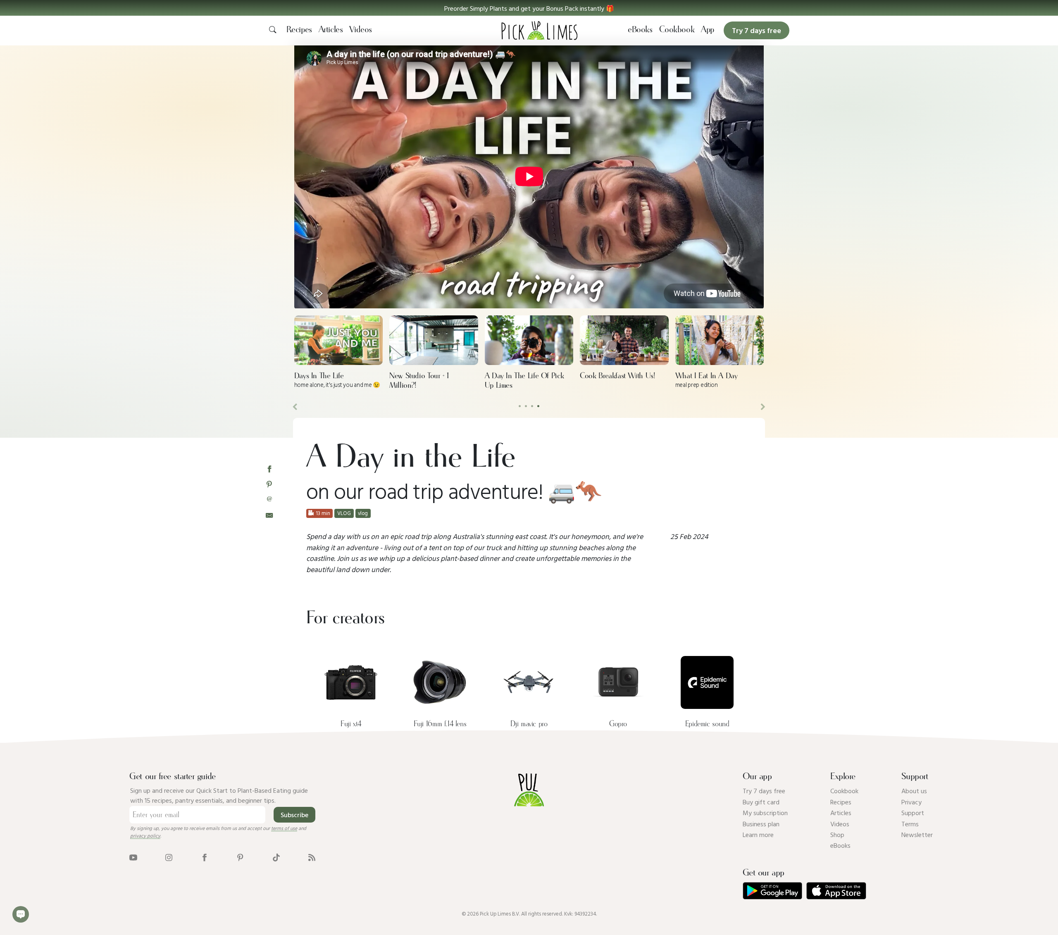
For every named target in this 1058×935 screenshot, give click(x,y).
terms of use (284, 828)
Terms (910, 824)
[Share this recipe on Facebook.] (269, 468)
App (707, 30)
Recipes (299, 30)
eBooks (640, 30)
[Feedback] (20, 914)
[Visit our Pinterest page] (240, 857)
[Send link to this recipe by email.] (269, 514)
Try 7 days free (764, 791)
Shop (837, 835)
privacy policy (145, 835)
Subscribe (294, 815)
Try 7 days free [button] (756, 30)
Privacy (911, 802)
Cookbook (677, 30)
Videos (360, 30)
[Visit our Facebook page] (204, 857)
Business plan (761, 824)
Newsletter (917, 835)
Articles (331, 30)
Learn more (758, 835)
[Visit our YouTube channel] (133, 857)
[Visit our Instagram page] (168, 857)
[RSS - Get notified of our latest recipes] (311, 857)
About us (914, 791)
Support (912, 813)
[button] (529, 8)
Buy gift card (761, 802)
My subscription (765, 813)
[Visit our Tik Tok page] (276, 857)
